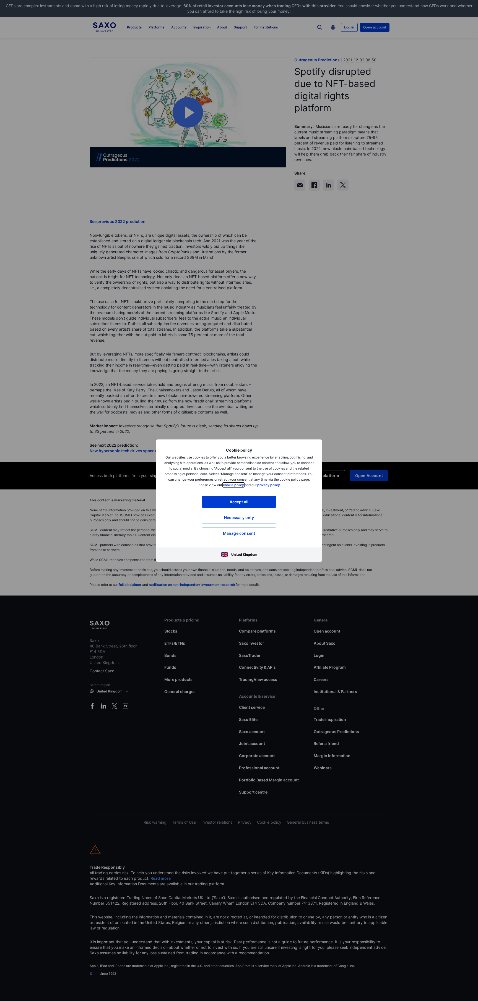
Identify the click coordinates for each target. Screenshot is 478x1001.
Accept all (239, 501)
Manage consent (239, 533)
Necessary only (239, 517)
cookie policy (233, 485)
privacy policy (268, 485)
